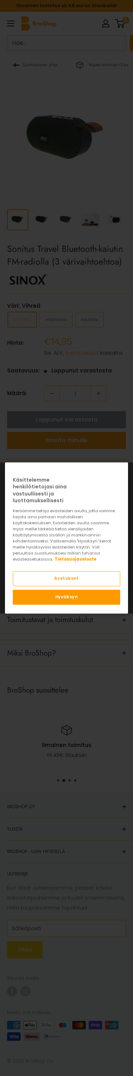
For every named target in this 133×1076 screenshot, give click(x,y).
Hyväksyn (66, 597)
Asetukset (66, 579)
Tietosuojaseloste (75, 559)
